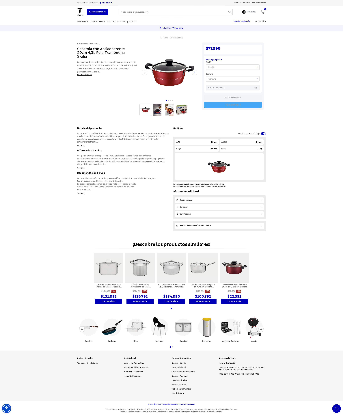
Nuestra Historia (179, 363)
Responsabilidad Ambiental (136, 367)
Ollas (166, 38)
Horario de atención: (227, 363)
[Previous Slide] (82, 329)
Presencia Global (179, 385)
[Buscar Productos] (229, 12)
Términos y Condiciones (87, 363)
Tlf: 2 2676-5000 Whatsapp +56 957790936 (239, 374)
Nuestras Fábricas (179, 376)
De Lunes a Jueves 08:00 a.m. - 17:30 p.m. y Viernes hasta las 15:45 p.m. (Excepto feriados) (241, 369)
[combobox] (176, 12)
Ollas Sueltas (177, 38)
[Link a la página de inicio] (160, 38)
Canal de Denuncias (132, 376)
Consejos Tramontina (133, 372)
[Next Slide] (261, 329)
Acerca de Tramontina (134, 363)
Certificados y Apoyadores (183, 372)
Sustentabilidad (179, 367)
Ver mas (80, 146)
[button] (170, 347)
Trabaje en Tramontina (181, 389)
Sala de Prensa (178, 393)
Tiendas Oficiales (179, 380)
